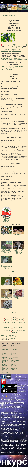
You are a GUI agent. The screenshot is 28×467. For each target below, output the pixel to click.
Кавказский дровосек (5, 360)
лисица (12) (15, 330)
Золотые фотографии (14, 362)
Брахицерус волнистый (5, 350)
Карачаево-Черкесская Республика (12, 66)
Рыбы (12, 358)
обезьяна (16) (7, 327)
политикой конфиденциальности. (14, 455)
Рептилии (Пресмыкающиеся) (16, 354)
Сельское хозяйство (21, 380)
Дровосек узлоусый (4, 366)
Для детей (13, 352)
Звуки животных (13, 370)
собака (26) (15, 322)
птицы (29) (20, 319)
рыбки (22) (22, 322)
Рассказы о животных (14, 350)
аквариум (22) (6, 325)
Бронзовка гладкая (5, 352)
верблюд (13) (6, 330)
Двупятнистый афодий (5, 347)
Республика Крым (7, 69)
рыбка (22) (15, 325)
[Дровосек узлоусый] (8, 37)
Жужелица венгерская (5, 371)
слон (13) (21, 327)
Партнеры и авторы (21, 378)
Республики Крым (6, 51)
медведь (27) (6, 322)
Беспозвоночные (15, 360)
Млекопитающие (15, 346)
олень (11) (22, 330)
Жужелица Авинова (5, 369)
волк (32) (14, 319)
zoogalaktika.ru (17, 439)
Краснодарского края (14, 49)
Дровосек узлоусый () (15, 45)
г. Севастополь (6, 71)
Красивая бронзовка (5, 355)
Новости (17, 379)
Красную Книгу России (13, 46)
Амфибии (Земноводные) (15, 356)
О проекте (18, 376)
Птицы (12, 348)
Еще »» (14, 271)
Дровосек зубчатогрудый (6, 358)
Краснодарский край (8, 68)
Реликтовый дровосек (5, 363)
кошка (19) (22, 325)
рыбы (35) (7, 319)
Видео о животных (13, 365)
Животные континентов (14, 367)
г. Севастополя (16, 51)
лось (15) (15, 327)
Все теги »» (14, 332)
